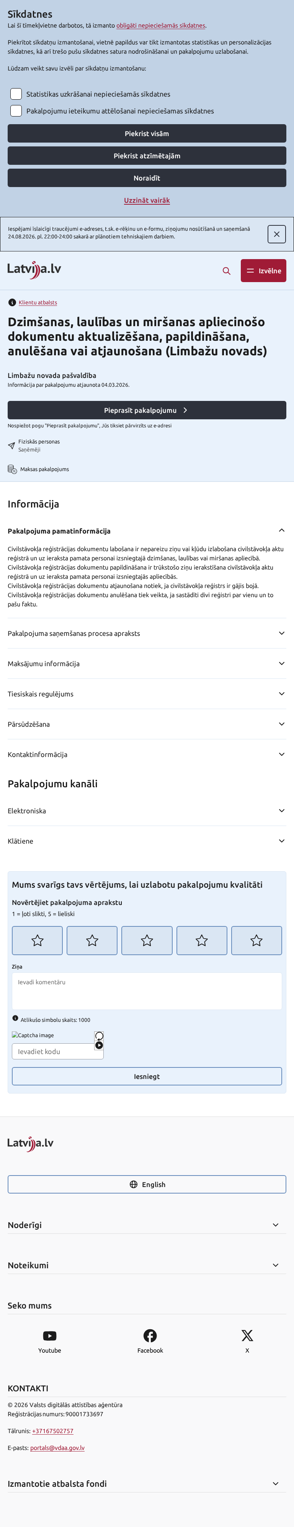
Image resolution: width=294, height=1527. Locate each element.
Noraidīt (147, 178)
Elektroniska (27, 810)
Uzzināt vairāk (147, 200)
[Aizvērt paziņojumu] (277, 234)
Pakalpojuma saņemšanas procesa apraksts (74, 633)
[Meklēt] (226, 271)
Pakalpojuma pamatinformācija (59, 531)
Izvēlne (270, 270)
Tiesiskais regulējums (41, 694)
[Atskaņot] (99, 1045)
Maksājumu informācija (44, 663)
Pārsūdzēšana (29, 724)
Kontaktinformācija (37, 754)
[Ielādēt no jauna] (99, 1036)
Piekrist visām (147, 133)
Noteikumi (28, 1265)
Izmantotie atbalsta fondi (57, 1483)
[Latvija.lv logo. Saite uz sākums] (34, 271)
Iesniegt (147, 1076)
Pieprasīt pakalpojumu (140, 410)
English (153, 1184)
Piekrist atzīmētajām (147, 155)
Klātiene (20, 841)
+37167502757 (53, 1430)
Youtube (49, 1350)
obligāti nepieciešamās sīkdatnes (160, 25)
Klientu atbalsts (38, 302)
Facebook (150, 1350)
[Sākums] (147, 1144)
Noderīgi (25, 1225)
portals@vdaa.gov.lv (57, 1447)
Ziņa (17, 967)
